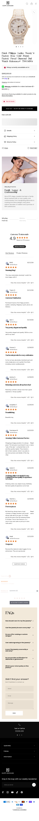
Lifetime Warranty (22, 219)
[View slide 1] (17, 735)
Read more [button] (32, 444)
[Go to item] (16, 47)
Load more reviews (19, 564)
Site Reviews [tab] (9, 253)
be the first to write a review (19, 602)
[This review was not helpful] (31, 283)
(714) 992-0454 (19, 731)
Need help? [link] (33, 148)
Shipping (4, 82)
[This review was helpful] (28, 283)
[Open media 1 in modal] (34, 12)
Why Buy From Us (5, 219)
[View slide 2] (19, 735)
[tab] (4, 591)
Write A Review (19, 247)
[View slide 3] (22, 735)
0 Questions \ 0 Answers (7, 583)
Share (6, 148)
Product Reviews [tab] (22, 253)
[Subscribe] (34, 785)
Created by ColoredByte (19, 809)
